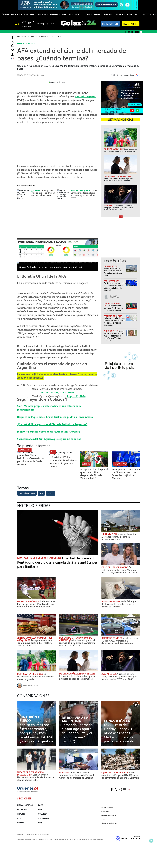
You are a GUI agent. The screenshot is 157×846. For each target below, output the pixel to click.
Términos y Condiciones (25, 834)
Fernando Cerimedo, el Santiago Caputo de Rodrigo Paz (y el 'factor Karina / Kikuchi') (77, 733)
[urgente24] (27, 791)
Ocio (78, 14)
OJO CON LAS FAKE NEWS (115, 772)
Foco (87, 14)
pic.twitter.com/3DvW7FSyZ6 (57, 393)
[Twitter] (12, 41)
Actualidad (27, 14)
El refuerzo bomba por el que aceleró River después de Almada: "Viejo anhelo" (94, 474)
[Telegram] (12, 50)
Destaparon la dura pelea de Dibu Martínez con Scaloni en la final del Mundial (115, 287)
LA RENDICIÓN (111, 266)
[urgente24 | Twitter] (129, 32)
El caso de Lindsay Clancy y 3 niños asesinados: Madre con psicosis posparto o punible (119, 733)
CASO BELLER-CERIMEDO (115, 567)
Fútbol (50, 493)
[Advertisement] (57, 143)
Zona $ (119, 14)
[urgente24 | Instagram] (132, 32)
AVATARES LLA (109, 674)
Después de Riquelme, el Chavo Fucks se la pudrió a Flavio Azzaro (55, 417)
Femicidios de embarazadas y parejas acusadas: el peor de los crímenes (77, 677)
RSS (103, 819)
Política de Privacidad (41, 834)
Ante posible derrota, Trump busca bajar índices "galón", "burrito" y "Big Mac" (34, 642)
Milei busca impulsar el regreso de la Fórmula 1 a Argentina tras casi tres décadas (77, 642)
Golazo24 (132, 14)
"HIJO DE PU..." (111, 331)
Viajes (41, 822)
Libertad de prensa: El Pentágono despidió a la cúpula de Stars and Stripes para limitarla (57, 562)
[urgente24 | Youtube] (137, 32)
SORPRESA (86, 464)
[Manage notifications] (151, 841)
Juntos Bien (148, 14)
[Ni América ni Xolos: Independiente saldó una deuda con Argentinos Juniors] (63, 454)
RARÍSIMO (65, 772)
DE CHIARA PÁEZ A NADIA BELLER (77, 673)
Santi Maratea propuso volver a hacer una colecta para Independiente (49, 408)
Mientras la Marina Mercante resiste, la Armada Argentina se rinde (113, 272)
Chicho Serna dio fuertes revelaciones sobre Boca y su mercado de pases (84, 194)
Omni (97, 14)
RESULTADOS (108, 23)
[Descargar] (12, 54)
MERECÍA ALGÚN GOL (28, 601)
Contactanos (106, 811)
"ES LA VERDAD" (111, 281)
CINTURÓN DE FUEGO (31, 718)
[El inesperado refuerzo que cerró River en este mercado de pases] (23, 194)
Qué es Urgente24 (108, 815)
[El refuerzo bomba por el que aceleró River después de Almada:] (94, 466)
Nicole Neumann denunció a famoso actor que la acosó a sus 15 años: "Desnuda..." (114, 336)
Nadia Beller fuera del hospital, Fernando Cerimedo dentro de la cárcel (119, 604)
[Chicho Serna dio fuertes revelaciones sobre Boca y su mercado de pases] (63, 194)
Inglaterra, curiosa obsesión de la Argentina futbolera (48, 432)
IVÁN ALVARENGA (114, 296)
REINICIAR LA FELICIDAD (30, 674)
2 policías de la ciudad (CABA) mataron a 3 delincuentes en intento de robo (119, 640)
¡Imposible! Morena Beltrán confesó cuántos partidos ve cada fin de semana (30, 460)
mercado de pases (85, 96)
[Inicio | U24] (141, 32)
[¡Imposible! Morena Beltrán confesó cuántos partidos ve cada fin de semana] (25, 452)
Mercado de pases (27, 493)
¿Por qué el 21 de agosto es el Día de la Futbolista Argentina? (52, 424)
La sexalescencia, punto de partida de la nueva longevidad (35, 676)
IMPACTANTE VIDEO (112, 638)
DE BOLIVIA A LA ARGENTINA (75, 719)
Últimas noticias (11, 14)
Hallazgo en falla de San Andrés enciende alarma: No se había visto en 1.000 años (114, 322)
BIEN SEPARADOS (110, 601)
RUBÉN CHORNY (32, 685)
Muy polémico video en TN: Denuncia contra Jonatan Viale (113, 308)
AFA (41, 493)
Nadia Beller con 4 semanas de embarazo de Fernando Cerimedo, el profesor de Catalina (77, 775)
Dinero (108, 14)
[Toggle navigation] (18, 24)
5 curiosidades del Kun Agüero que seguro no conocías (49, 439)
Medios (54, 14)
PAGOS (53, 451)
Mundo (42, 14)
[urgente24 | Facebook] (125, 32)
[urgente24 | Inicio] (137, 827)
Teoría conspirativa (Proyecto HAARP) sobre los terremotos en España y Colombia (120, 775)
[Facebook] (12, 37)
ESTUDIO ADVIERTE (113, 316)
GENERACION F (25, 450)
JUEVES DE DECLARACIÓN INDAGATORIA (30, 773)
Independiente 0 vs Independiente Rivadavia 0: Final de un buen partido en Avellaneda (36, 604)
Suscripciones (107, 807)
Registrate (128, 23)
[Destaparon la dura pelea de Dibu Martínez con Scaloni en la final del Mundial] (126, 466)
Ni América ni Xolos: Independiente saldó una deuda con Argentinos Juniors (63, 461)
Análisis (67, 14)
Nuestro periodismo (109, 823)
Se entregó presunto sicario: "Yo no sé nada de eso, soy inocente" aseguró (119, 570)
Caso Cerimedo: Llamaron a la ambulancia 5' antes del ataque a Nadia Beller (36, 777)
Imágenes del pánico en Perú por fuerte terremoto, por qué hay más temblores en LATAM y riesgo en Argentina (36, 731)
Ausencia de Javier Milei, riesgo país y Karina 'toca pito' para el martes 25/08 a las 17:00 (119, 676)
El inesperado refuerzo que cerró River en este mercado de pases (43, 193)
